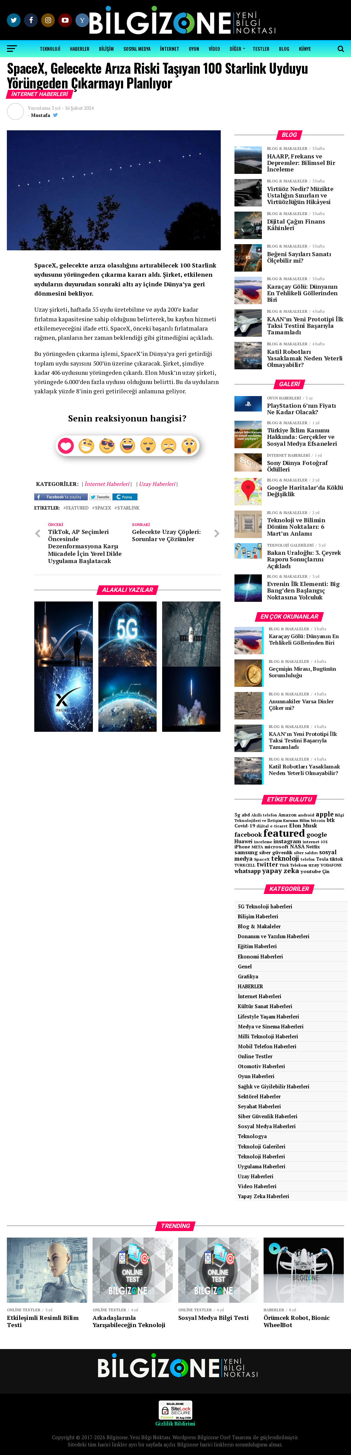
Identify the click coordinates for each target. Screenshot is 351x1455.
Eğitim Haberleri (257, 946)
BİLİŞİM (106, 48)
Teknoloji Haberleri (261, 1156)
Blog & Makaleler (259, 926)
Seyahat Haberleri (259, 1106)
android (306, 815)
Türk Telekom (293, 865)
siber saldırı (306, 852)
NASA (297, 846)
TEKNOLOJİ (50, 48)
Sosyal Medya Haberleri (267, 1126)
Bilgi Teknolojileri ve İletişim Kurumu (289, 817)
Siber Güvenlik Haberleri (268, 1116)
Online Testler (255, 1056)
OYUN (194, 48)
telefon (308, 859)
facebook (248, 834)
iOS (324, 841)
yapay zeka (280, 870)
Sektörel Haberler (259, 1096)
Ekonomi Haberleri (260, 956)
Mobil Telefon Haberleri (267, 1046)
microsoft (277, 846)
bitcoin (318, 820)
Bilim (305, 820)
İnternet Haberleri (259, 996)
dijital (262, 826)
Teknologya (252, 1136)
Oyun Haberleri (256, 1076)
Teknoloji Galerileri (262, 1146)
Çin (325, 871)
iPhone (242, 847)
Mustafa (40, 115)
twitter (267, 864)
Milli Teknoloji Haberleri (268, 1036)
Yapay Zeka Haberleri (263, 1196)
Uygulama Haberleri (262, 1166)
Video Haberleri (257, 1186)
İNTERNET (169, 48)
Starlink (128, 508)
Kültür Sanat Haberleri (265, 1006)
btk (331, 819)
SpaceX (103, 508)
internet (311, 841)
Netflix (313, 847)
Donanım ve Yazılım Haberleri (274, 936)
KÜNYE (305, 48)
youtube (311, 871)
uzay (313, 865)
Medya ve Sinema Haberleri (271, 1026)
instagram (287, 841)
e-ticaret (279, 825)
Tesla (322, 859)
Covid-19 (244, 826)
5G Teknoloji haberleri (265, 906)
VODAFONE (331, 865)
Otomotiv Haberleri (261, 1066)
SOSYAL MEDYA (136, 48)
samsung (246, 852)
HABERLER (79, 48)
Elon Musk (303, 825)
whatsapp (247, 871)
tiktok (336, 859)
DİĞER (235, 48)
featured (77, 508)
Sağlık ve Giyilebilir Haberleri (274, 1086)
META (257, 846)
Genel (245, 966)
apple (325, 814)
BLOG (284, 48)
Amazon (287, 815)
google (316, 834)
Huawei (243, 841)
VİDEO (214, 48)
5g (237, 814)
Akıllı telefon (264, 815)
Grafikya (248, 976)
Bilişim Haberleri (258, 916)
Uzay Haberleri (256, 1176)
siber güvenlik (275, 852)
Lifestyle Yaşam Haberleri (268, 1016)
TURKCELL (244, 865)
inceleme (263, 841)
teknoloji (285, 858)
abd (246, 815)
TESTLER (261, 48)
